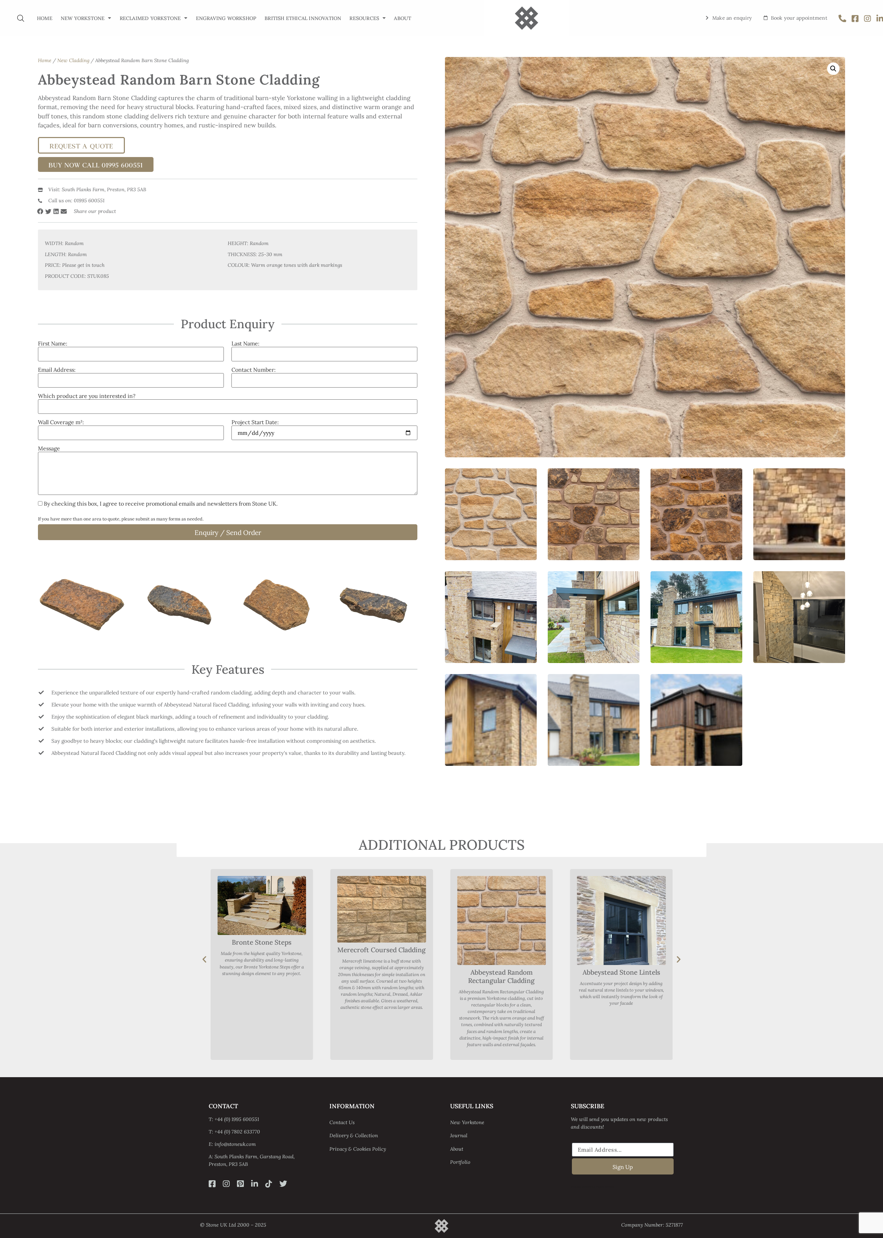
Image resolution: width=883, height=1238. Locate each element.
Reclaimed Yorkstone (150, 18)
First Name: (52, 343)
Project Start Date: (255, 422)
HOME (44, 18)
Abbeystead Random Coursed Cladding (621, 946)
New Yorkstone (83, 18)
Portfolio (460, 1162)
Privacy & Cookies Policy (357, 1149)
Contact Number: (253, 369)
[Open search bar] (20, 18)
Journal (458, 1135)
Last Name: (245, 343)
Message (49, 448)
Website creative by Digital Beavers (592, 1186)
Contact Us (342, 1122)
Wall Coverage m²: (61, 422)
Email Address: (57, 369)
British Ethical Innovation (303, 18)
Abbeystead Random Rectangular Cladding (381, 976)
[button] (40, 211)
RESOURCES (364, 18)
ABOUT (402, 18)
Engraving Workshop (226, 18)
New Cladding (73, 60)
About (456, 1149)
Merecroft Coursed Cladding (262, 950)
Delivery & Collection (353, 1135)
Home (44, 60)
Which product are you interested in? (87, 396)
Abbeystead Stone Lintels (501, 972)
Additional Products (442, 845)
